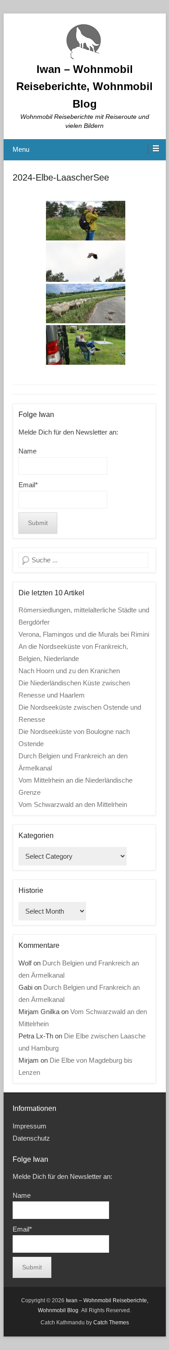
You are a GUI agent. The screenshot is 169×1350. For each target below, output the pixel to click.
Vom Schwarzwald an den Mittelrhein (72, 804)
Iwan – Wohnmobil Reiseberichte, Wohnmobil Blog (84, 86)
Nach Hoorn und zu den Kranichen (69, 671)
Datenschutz (31, 1138)
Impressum (29, 1126)
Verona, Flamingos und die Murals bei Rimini (83, 634)
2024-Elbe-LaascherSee (61, 177)
